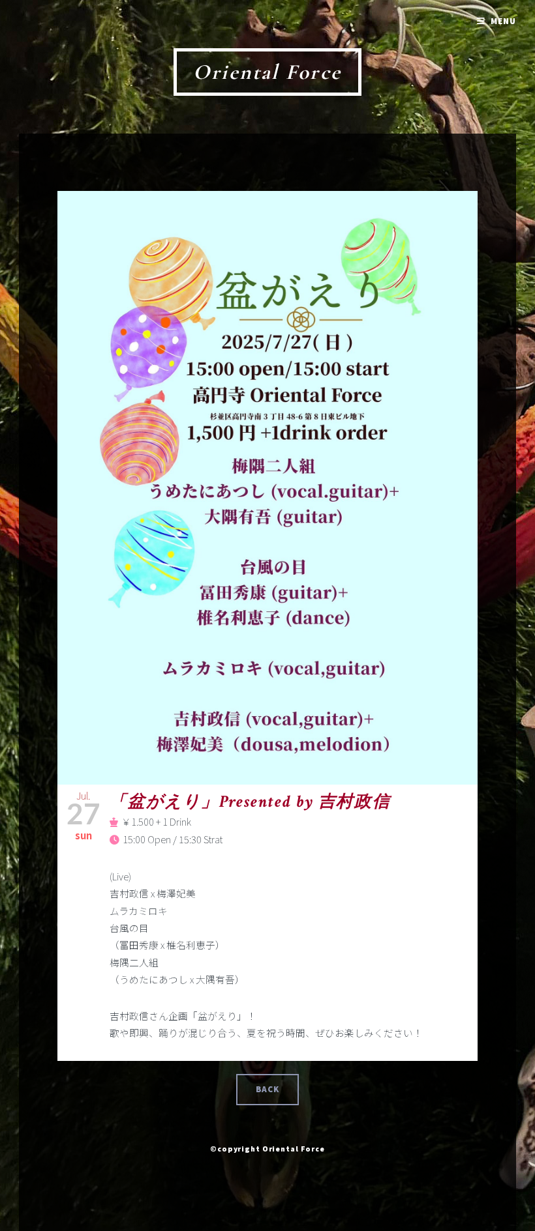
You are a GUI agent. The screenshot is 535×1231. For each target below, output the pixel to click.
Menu (503, 21)
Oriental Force (267, 72)
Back (268, 1089)
